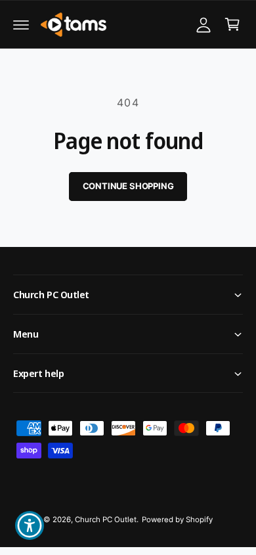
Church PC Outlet (106, 519)
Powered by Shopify (177, 519)
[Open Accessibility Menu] (30, 526)
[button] (21, 24)
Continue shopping (128, 186)
